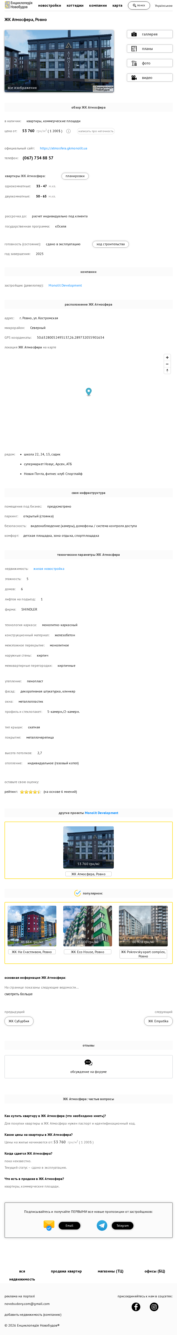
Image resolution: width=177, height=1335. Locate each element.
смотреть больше (19, 994)
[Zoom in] (167, 357)
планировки (75, 176)
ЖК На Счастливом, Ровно (32, 952)
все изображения (22, 87)
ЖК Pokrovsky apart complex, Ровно (143, 954)
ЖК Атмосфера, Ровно (88, 874)
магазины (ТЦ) (111, 1271)
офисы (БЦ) (155, 1271)
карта (117, 5)
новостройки (49, 5)
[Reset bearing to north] (167, 370)
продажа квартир (66, 1271)
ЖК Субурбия (19, 1021)
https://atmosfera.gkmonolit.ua (63, 148)
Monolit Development (65, 285)
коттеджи (75, 5)
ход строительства (110, 244)
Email (69, 1226)
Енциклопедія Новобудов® (38, 1325)
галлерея (150, 34)
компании (98, 5)
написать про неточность (96, 131)
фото (146, 63)
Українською (163, 6)
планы (147, 48)
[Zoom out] (167, 364)
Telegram (123, 1226)
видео (147, 77)
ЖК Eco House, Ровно (87, 952)
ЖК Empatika (158, 1021)
